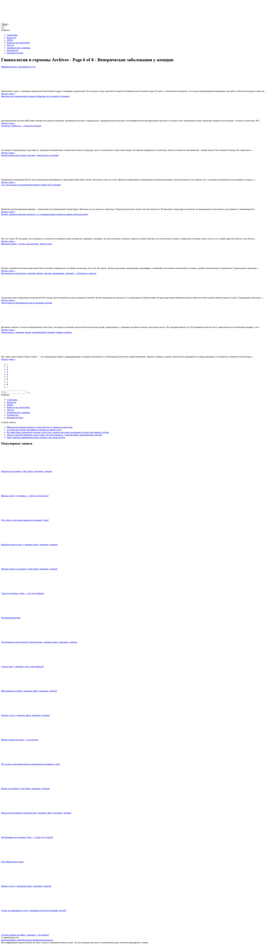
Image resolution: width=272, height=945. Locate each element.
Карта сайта (16, 940)
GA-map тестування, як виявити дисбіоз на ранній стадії (34, 430)
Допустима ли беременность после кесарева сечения (26, 303)
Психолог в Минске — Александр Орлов (21, 126)
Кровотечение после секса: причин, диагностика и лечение (30, 155)
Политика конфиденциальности (37, 940)
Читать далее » (8, 93)
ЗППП (10, 40)
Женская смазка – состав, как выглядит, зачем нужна (26, 244)
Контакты (6, 940)
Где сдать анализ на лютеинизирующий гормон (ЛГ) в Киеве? (31, 185)
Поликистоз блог (15, 53)
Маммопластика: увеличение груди (18, 67)
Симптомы (12, 35)
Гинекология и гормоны (18, 48)
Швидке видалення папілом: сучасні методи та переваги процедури (40, 427)
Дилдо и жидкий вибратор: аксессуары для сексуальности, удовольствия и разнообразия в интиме (54, 435)
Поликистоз (12, 50)
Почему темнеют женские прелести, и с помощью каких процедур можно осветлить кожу (44, 214)
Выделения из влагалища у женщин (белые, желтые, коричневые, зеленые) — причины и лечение (48, 273)
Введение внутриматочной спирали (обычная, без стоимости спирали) (35, 96)
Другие (10, 45)
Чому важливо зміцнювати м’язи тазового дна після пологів (36, 437)
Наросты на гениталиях (18, 42)
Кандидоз (11, 37)
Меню (4, 24)
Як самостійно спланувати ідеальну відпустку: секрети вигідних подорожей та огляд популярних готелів (58, 432)
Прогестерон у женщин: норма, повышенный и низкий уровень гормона (36, 332)
